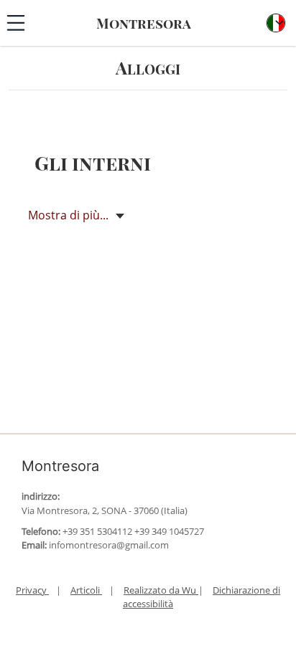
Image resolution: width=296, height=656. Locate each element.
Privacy (32, 590)
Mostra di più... (69, 215)
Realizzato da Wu (161, 590)
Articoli (86, 590)
